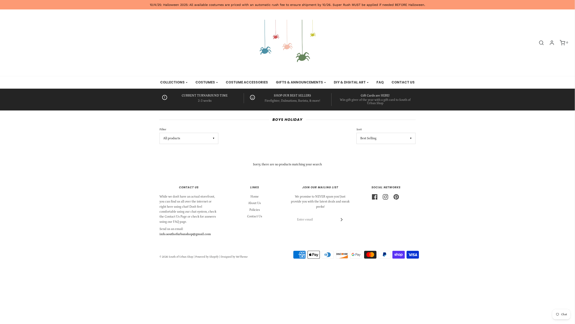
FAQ (380, 82)
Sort (359, 129)
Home (254, 196)
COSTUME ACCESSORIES (247, 82)
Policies (254, 210)
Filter (162, 129)
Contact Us (254, 216)
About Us (254, 203)
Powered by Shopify (207, 256)
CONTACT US (403, 82)
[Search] (539, 42)
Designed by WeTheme (234, 256)
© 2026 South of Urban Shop (176, 256)
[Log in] (550, 42)
